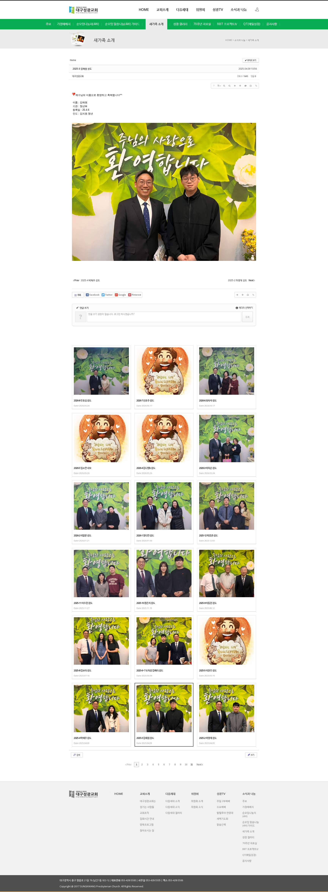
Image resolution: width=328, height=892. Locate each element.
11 (192, 764)
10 (186, 764)
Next (199, 764)
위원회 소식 (197, 807)
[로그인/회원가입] (257, 9)
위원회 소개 (197, 801)
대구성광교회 (78, 76)
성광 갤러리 (180, 24)
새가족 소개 (156, 24)
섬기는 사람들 (147, 807)
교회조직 (144, 812)
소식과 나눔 (239, 9)
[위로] (234, 85)
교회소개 (162, 9)
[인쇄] (250, 85)
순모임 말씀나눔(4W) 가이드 (122, 24)
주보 (48, 24)
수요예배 (221, 807)
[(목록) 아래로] (240, 85)
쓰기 (252, 754)
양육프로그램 (147, 824)
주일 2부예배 (223, 801)
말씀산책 (221, 824)
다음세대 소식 (173, 807)
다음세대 (182, 9)
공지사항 (271, 24)
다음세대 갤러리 (174, 812)
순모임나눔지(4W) (87, 24)
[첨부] (256, 85)
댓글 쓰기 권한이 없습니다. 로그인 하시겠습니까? (111, 314)
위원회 (200, 9)
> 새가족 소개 (252, 40)
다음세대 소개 (173, 801)
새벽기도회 (222, 818)
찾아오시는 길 (147, 830)
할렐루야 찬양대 (225, 812)
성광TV (218, 9)
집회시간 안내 (147, 818)
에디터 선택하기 (245, 307)
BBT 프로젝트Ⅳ (227, 24)
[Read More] (101, 377)
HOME (144, 9)
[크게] (224, 85)
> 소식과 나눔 (238, 40)
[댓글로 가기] (245, 85)
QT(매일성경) (251, 24)
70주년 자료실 (202, 24)
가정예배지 (63, 24)
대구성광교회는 (148, 801)
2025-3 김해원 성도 (82, 68)
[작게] (229, 85)
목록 (79, 294)
